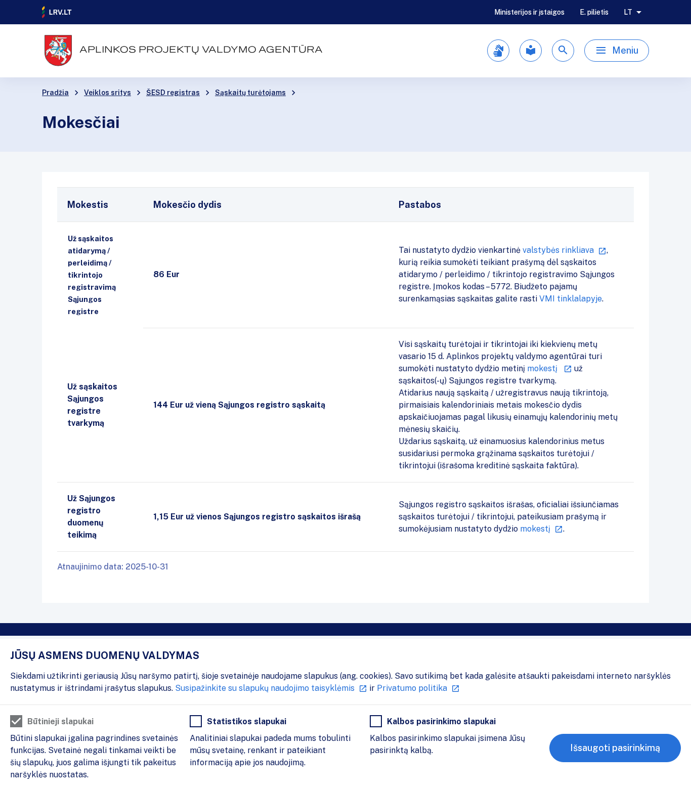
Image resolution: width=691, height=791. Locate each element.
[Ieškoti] (563, 50)
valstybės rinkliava (558, 250)
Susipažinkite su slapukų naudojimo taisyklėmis (265, 688)
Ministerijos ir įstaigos (529, 12)
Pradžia (55, 93)
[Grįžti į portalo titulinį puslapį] (57, 12)
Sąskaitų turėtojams (250, 93)
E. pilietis (594, 12)
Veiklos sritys (107, 93)
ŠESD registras (173, 93)
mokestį (543, 368)
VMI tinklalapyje (570, 298)
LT (628, 12)
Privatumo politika (412, 688)
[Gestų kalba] (498, 50)
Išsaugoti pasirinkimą (615, 747)
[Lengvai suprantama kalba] (531, 50)
